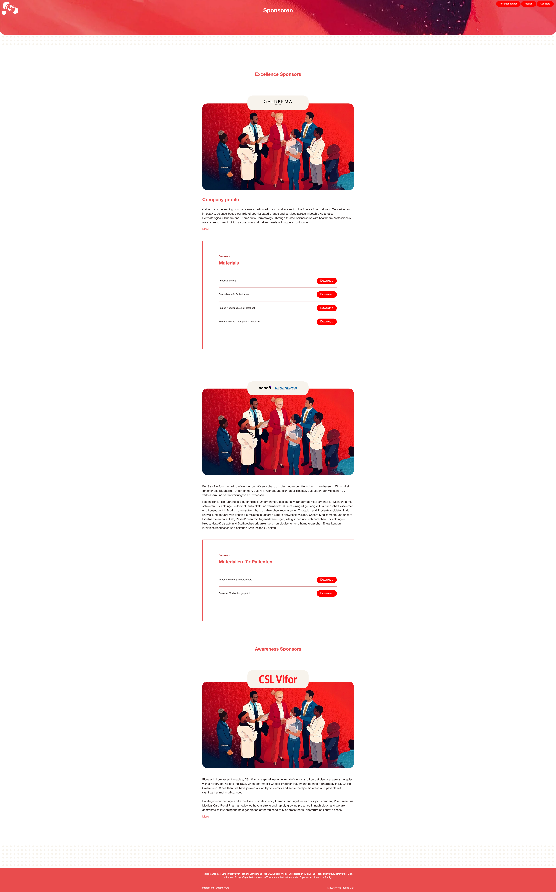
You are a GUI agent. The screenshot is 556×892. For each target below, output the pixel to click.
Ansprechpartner (508, 4)
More (205, 229)
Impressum (208, 888)
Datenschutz (222, 888)
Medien (529, 4)
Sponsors (545, 4)
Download (326, 281)
